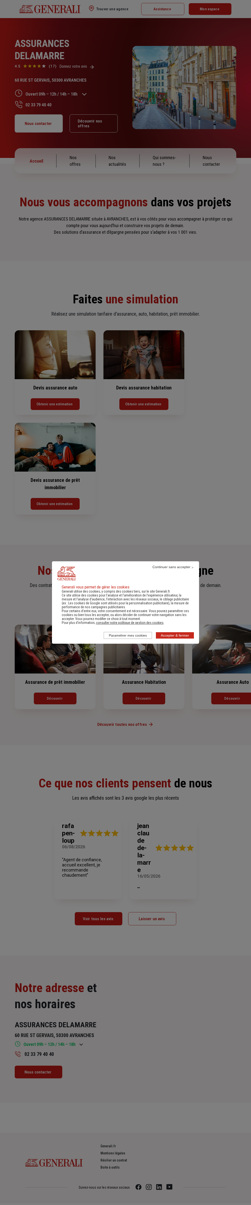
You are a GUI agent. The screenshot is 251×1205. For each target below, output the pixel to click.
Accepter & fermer (175, 635)
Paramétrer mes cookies (128, 635)
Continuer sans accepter (171, 567)
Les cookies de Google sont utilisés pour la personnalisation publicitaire (118, 603)
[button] (129, 623)
